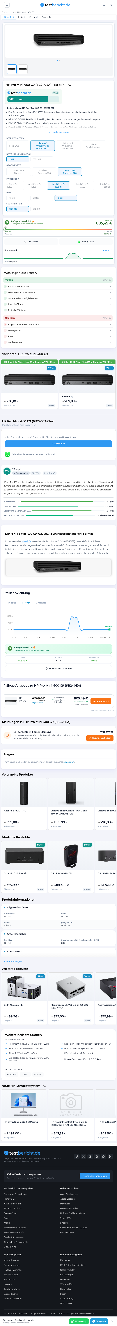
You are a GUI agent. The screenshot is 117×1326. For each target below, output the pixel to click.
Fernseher (65, 1260)
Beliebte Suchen (69, 1188)
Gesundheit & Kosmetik (16, 1242)
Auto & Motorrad (12, 1203)
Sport (7, 1218)
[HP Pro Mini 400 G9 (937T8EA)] (29, 379)
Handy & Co (10, 1198)
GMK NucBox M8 (13, 1004)
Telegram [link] (101, 1321)
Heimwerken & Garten (15, 1227)
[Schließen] (112, 1321)
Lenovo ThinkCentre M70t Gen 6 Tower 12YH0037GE (69, 812)
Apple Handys (67, 1298)
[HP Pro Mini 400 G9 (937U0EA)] (87, 379)
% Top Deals (66, 1303)
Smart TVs (65, 1218)
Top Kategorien (12, 1254)
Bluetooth (11, 1074)
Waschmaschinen (13, 1298)
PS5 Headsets (67, 1232)
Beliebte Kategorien (71, 1254)
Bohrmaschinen (12, 1265)
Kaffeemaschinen (12, 1270)
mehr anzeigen (60, 132)
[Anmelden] (111, 5)
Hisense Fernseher (69, 1208)
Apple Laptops (67, 1198)
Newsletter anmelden (95, 1176)
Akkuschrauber (11, 1260)
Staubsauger (66, 1274)
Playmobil (65, 1203)
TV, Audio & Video (12, 1208)
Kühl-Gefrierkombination (72, 1265)
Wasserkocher (11, 1294)
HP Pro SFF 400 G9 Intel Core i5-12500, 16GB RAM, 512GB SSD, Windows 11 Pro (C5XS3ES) (69, 1125)
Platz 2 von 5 (49, 473)
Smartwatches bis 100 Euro (73, 1227)
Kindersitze (65, 1289)
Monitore (64, 1279)
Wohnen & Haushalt (14, 1232)
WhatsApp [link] (80, 1321)
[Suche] (104, 5)
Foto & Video (10, 1213)
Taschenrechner (12, 1289)
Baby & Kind (10, 1246)
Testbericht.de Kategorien (18, 1188)
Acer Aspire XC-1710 (15, 810)
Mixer (63, 1294)
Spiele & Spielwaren (13, 1237)
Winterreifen (66, 1284)
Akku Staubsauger (69, 1194)
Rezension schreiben (101, 738)
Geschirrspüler (67, 1270)
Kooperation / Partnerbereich (80, 1313)
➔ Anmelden (58, 443)
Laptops (8, 1284)
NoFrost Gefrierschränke (72, 1213)
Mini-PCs (26, 541)
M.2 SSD (25, 1074)
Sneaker (64, 1222)
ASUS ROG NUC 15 (61, 873)
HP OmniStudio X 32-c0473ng (21, 1121)
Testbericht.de (8, 12)
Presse (52, 1313)
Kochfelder (9, 1279)
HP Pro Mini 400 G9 (25, 12)
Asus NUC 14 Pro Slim (16, 873)
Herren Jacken (11, 1274)
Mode (7, 1222)
